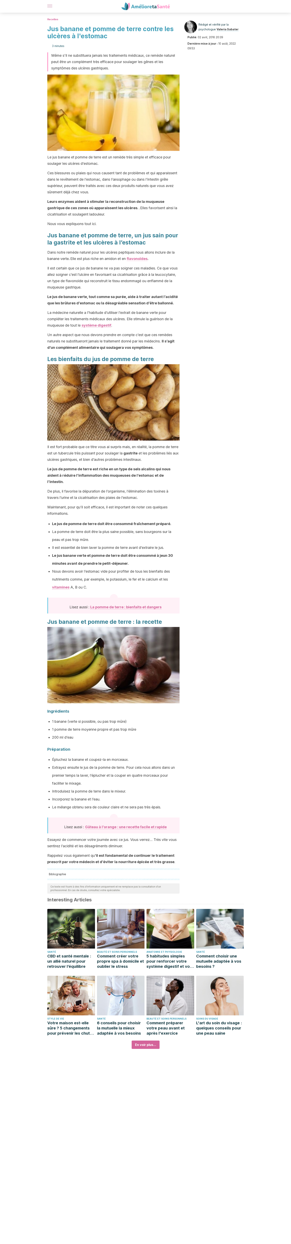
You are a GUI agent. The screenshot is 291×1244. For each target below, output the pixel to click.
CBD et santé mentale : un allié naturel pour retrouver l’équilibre (69, 961)
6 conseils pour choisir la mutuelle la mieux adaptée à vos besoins (119, 1028)
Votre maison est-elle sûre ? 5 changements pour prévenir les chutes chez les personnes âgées (70, 1028)
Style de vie (55, 1018)
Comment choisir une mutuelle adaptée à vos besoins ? (218, 961)
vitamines (60, 587)
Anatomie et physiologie (164, 951)
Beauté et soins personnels (117, 951)
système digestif (96, 325)
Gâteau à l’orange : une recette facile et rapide (126, 827)
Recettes (52, 19)
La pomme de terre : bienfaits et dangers (126, 607)
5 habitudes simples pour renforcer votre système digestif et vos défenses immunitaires (169, 961)
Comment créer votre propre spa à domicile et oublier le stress (120, 961)
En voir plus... (145, 1045)
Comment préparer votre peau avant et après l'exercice (165, 1028)
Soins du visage (207, 1018)
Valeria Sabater (228, 29)
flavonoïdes (137, 259)
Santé (51, 951)
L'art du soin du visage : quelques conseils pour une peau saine (219, 1028)
